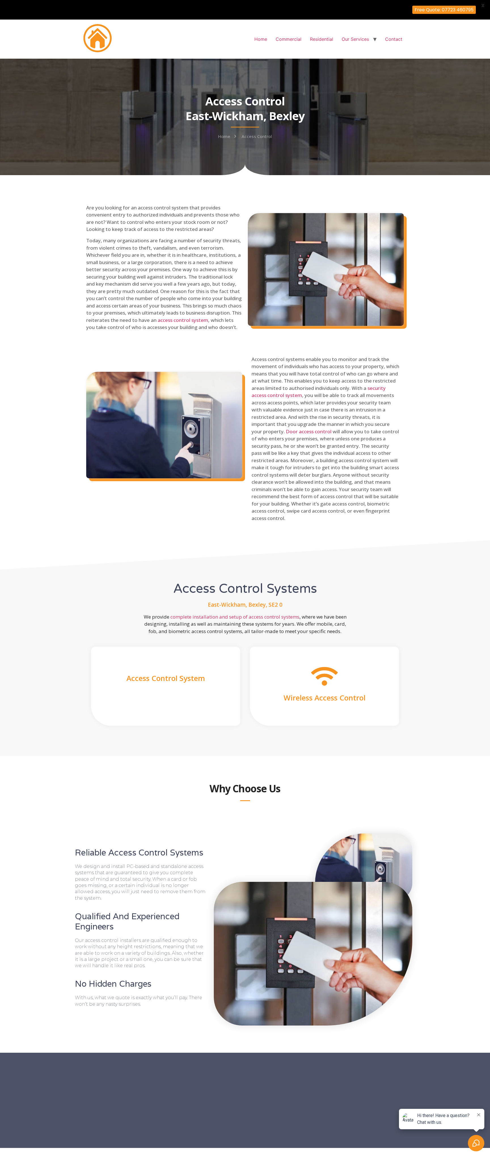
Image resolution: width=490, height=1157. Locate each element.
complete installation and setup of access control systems (234, 616)
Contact (393, 39)
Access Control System (165, 678)
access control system (183, 320)
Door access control (308, 431)
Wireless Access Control (325, 698)
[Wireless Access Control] (324, 676)
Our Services (355, 39)
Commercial (288, 39)
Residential (321, 39)
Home (260, 39)
